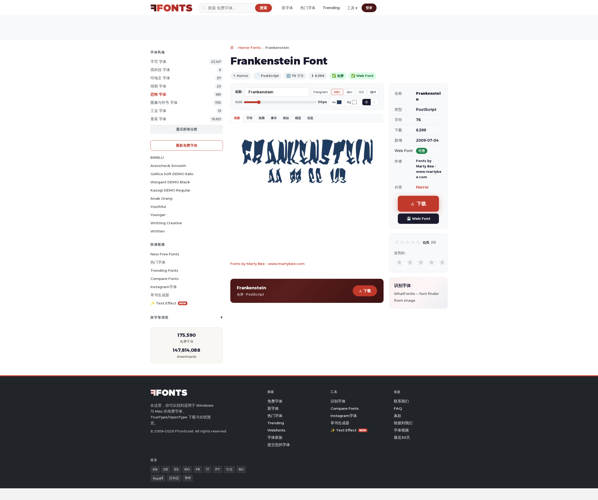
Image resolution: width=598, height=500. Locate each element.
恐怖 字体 (158, 94)
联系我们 (401, 401)
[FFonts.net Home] (171, 8)
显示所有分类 (186, 129)
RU (241, 469)
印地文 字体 (160, 78)
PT (217, 469)
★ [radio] (399, 262)
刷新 (237, 118)
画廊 (262, 118)
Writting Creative (166, 223)
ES (176, 469)
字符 (249, 118)
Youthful (158, 206)
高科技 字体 (160, 70)
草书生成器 (159, 295)
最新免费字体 (187, 145)
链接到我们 (403, 423)
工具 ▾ (352, 8)
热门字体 (307, 8)
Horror (422, 187)
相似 (286, 118)
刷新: (239, 92)
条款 (397, 415)
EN (155, 469)
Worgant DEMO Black (170, 182)
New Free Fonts (164, 254)
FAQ (398, 408)
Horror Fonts (249, 47)
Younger (158, 215)
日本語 (174, 478)
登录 (369, 8)
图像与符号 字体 (164, 102)
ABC (337, 92)
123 (361, 92)
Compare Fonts (164, 278)
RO (187, 469)
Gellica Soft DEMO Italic (172, 174)
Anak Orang (161, 198)
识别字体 (338, 401)
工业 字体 (158, 111)
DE (166, 469)
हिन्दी (188, 478)
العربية (158, 478)
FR (198, 469)
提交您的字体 (278, 444)
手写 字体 (158, 61)
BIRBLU (157, 157)
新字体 (287, 8)
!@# (373, 92)
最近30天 (402, 437)
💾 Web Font (418, 218)
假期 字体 (158, 86)
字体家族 (274, 437)
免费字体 (274, 401)
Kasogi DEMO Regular (170, 190)
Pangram (320, 92)
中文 (229, 469)
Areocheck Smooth (168, 165)
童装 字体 (158, 119)
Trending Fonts (164, 270)
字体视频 (401, 430)
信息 (310, 118)
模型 (298, 118)
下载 (367, 291)
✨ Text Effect (168, 303)
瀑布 (274, 118)
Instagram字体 (163, 287)
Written (157, 231)
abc (349, 92)
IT (207, 469)
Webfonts (276, 430)
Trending (331, 8)
